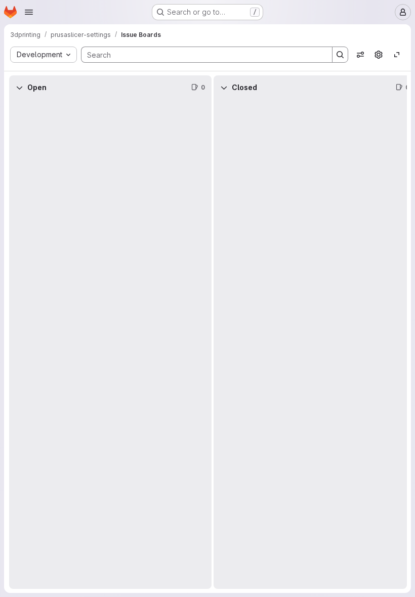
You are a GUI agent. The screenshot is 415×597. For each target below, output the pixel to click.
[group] (110, 344)
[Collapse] (19, 87)
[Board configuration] (378, 55)
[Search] (340, 55)
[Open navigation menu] (29, 12)
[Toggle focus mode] (397, 55)
